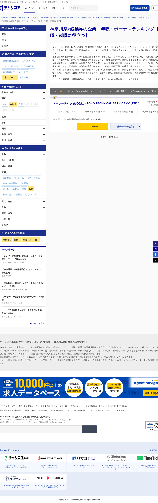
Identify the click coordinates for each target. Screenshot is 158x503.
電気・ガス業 (31, 194)
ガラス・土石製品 (11, 188)
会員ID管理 (45, 405)
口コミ (32, 8)
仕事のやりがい (29, 60)
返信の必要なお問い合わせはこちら (53, 422)
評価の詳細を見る (126, 126)
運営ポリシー (76, 405)
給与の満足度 (9, 71)
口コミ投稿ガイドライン (95, 405)
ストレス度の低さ (11, 66)
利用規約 (123, 405)
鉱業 (16, 239)
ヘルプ (113, 405)
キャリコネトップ (7, 405)
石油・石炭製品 (10, 183)
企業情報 (43, 410)
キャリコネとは (60, 405)
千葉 (21, 104)
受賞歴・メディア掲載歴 (10, 410)
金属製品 (18, 194)
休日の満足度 (28, 66)
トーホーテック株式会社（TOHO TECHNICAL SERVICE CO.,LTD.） (97, 103)
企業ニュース (31, 405)
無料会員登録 (141, 8)
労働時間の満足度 (11, 60)
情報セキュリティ (103, 410)
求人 (45, 8)
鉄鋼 (24, 188)
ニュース (60, 8)
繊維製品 (7, 177)
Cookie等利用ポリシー (82, 410)
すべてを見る (38, 323)
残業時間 (24, 77)
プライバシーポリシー (59, 410)
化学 (29, 177)
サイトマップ (120, 410)
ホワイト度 (23, 71)
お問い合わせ (30, 410)
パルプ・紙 (19, 177)
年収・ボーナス (30, 239)
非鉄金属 (7, 194)
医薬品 (37, 177)
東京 (5, 104)
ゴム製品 (24, 183)
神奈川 (6, 239)
